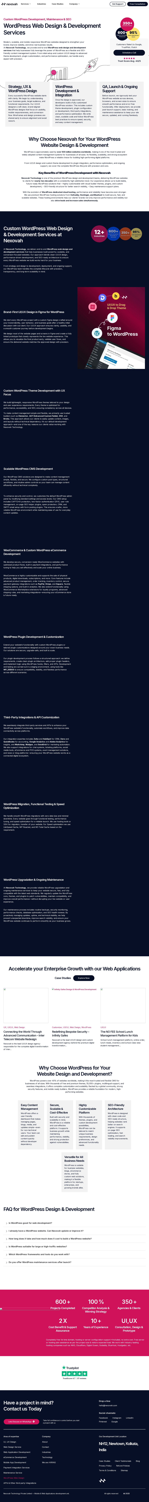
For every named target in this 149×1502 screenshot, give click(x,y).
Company (73, 4)
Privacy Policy (105, 1466)
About (44, 1442)
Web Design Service (12, 1447)
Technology (47, 1457)
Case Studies (57, 4)
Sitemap (124, 1470)
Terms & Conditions (107, 1470)
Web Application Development (16, 1452)
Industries (41, 4)
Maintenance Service (12, 1473)
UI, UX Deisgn (9, 1442)
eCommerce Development (15, 1457)
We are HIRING (49, 1462)
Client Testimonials (123, 1461)
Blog (138, 1461)
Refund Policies (123, 1466)
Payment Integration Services (16, 1467)
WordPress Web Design (13, 1478)
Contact (45, 1447)
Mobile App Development (14, 1462)
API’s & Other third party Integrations (19, 1483)
